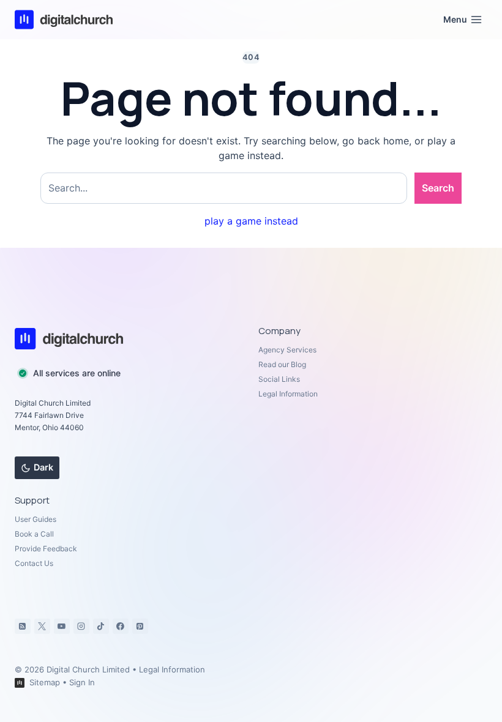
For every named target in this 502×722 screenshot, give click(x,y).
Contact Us (34, 563)
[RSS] (23, 627)
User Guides (35, 519)
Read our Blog (282, 364)
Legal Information (288, 393)
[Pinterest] (140, 627)
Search (438, 188)
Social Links (279, 379)
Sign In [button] (82, 682)
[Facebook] (121, 627)
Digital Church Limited (88, 669)
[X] (42, 627)
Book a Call (34, 533)
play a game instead (251, 221)
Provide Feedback (46, 548)
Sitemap (44, 682)
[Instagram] (81, 627)
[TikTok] (101, 627)
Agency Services (287, 349)
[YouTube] (62, 627)
